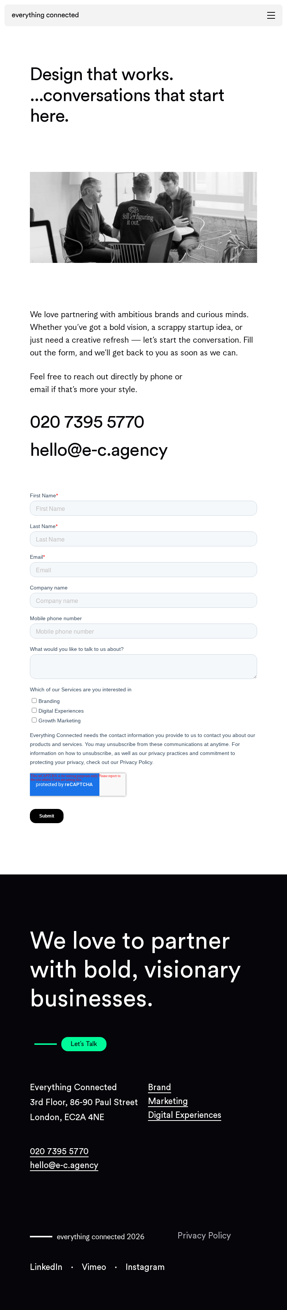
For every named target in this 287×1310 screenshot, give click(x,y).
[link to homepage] (45, 15)
